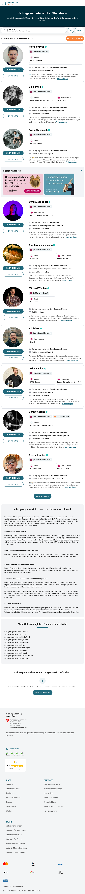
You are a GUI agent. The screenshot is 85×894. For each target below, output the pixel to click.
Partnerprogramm (50, 811)
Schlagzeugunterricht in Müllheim (16, 650)
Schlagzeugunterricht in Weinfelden (16, 658)
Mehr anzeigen (42, 496)
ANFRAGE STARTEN (42, 693)
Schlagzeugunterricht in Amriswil (16, 632)
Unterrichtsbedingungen (15, 852)
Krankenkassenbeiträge (53, 789)
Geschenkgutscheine (52, 784)
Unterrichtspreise (13, 789)
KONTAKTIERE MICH (13, 70)
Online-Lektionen (50, 802)
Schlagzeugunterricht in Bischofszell (17, 637)
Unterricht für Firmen (14, 839)
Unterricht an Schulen (14, 835)
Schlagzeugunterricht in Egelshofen (16, 640)
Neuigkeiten (10, 793)
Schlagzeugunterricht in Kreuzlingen (17, 648)
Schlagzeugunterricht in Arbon (15, 634)
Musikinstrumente (51, 798)
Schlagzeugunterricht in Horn (14, 645)
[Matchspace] (10, 3)
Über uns (9, 784)
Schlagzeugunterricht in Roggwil (15, 653)
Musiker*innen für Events (53, 806)
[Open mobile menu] (81, 3)
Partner (9, 802)
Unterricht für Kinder (14, 826)
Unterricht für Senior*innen (16, 830)
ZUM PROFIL (13, 76)
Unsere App (48, 793)
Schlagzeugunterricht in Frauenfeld (16, 642)
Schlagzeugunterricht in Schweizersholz (18, 656)
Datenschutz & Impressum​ (13, 886)
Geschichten (11, 806)
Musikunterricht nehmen (15, 844)
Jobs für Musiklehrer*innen (16, 848)
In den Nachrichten (13, 798)
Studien (9, 811)
